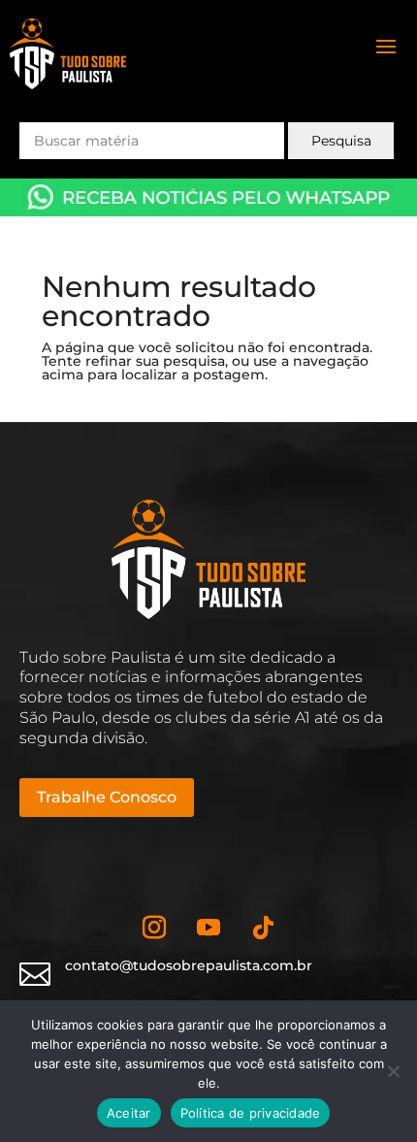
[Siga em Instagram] (154, 927)
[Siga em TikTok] (263, 927)
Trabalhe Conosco (106, 797)
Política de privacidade (250, 1113)
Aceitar (129, 1113)
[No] (392, 1071)
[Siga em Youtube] (208, 927)
